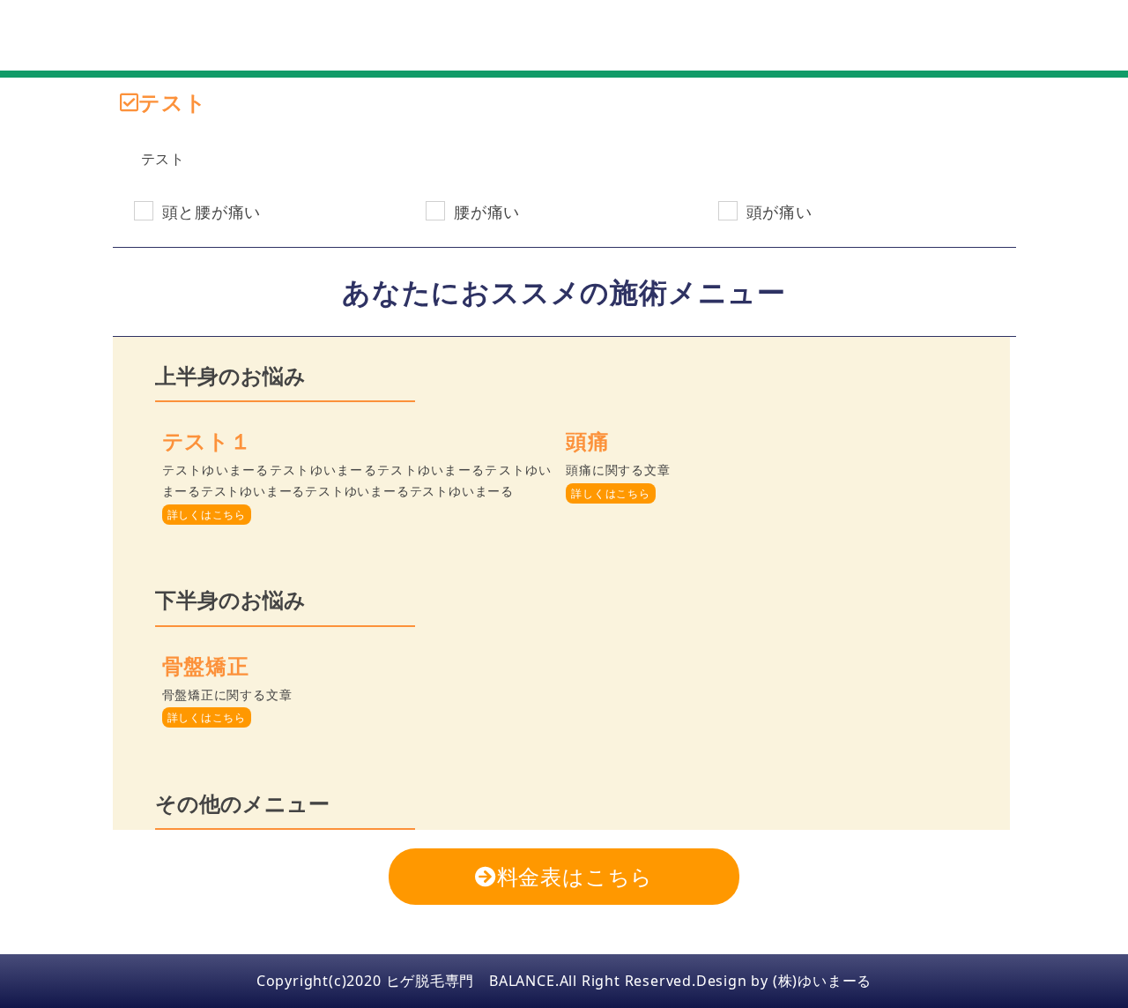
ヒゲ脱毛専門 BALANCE (470, 980)
